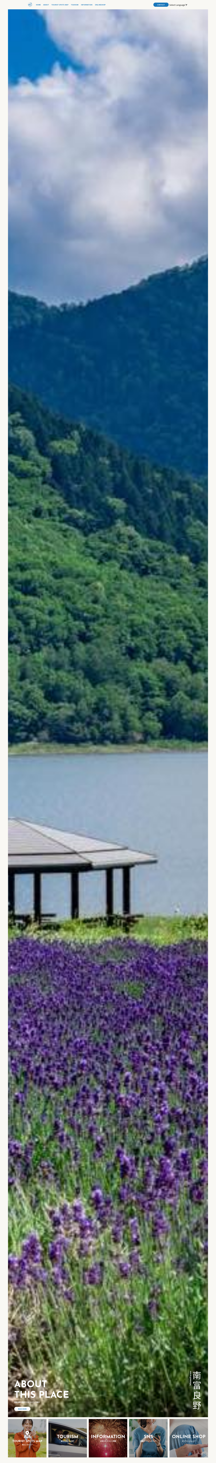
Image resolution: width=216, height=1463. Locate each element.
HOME (38, 5)
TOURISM (74, 5)
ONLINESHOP (100, 5)
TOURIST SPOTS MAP (60, 5)
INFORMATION (86, 5)
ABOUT (46, 5)
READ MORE (22, 1409)
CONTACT (161, 5)
